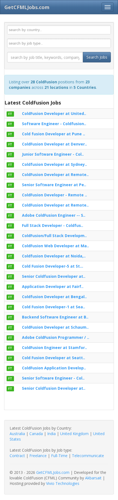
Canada (36, 433)
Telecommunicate (88, 455)
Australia (17, 433)
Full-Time (59, 455)
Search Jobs (96, 57)
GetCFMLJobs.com (52, 472)
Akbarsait (93, 477)
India (51, 433)
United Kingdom (74, 433)
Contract (17, 455)
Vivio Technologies (62, 483)
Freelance (38, 455)
